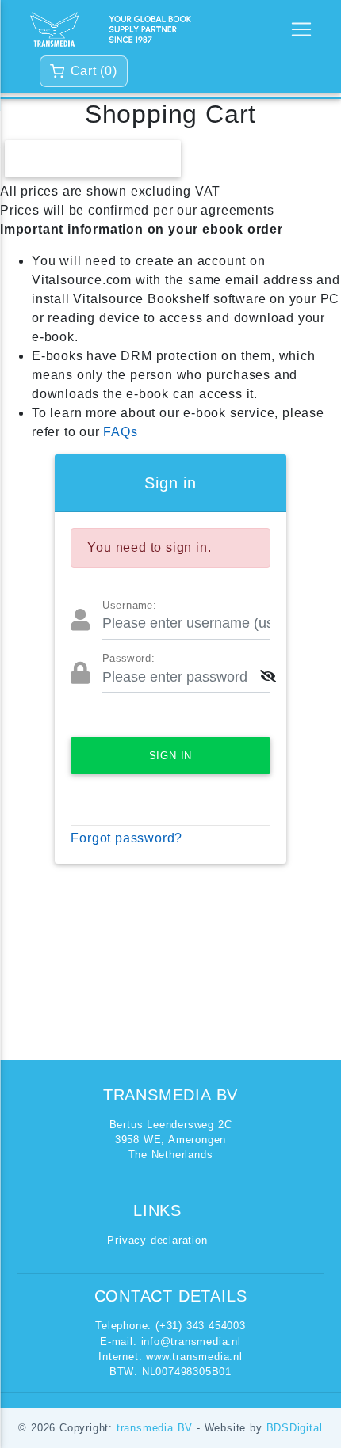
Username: (129, 605)
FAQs (120, 432)
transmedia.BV (157, 1428)
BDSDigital (294, 1428)
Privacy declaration (157, 1240)
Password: (128, 658)
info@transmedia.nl (191, 1341)
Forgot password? (126, 838)
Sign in (171, 756)
